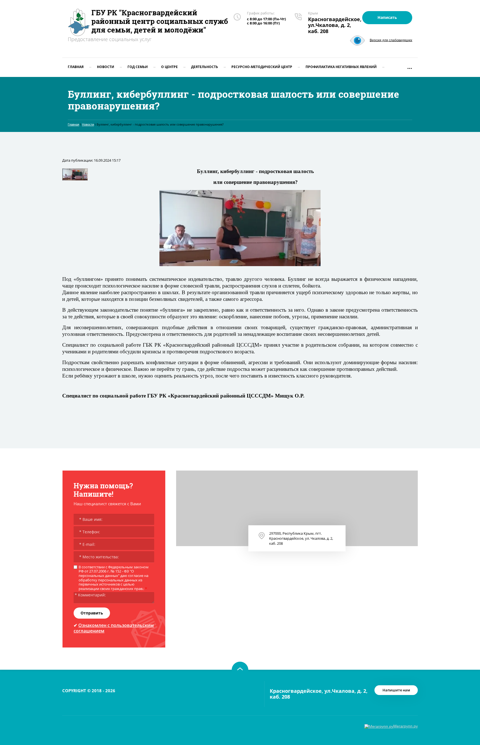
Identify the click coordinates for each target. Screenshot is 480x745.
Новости (88, 124)
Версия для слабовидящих (391, 40)
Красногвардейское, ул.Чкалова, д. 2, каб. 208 (334, 25)
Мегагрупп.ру (405, 726)
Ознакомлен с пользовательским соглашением (114, 628)
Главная (73, 124)
